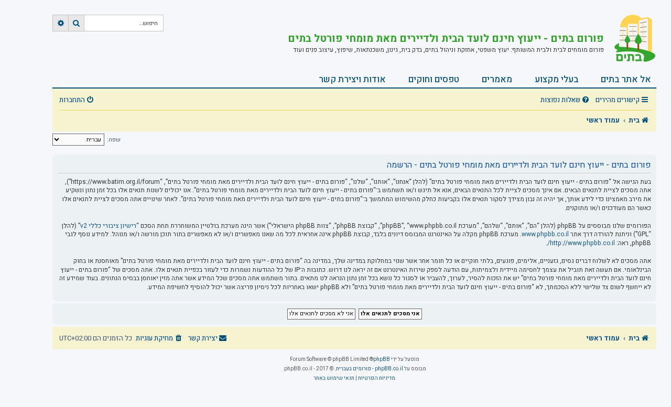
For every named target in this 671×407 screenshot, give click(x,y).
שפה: (114, 139)
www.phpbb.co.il (545, 234)
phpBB (381, 359)
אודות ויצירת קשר (352, 79)
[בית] (630, 39)
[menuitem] (566, 100)
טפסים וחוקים (433, 79)
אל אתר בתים (626, 79)
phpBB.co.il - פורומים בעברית (369, 368)
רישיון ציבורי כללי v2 (108, 226)
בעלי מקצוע (556, 79)
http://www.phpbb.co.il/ (581, 243)
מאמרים (497, 79)
